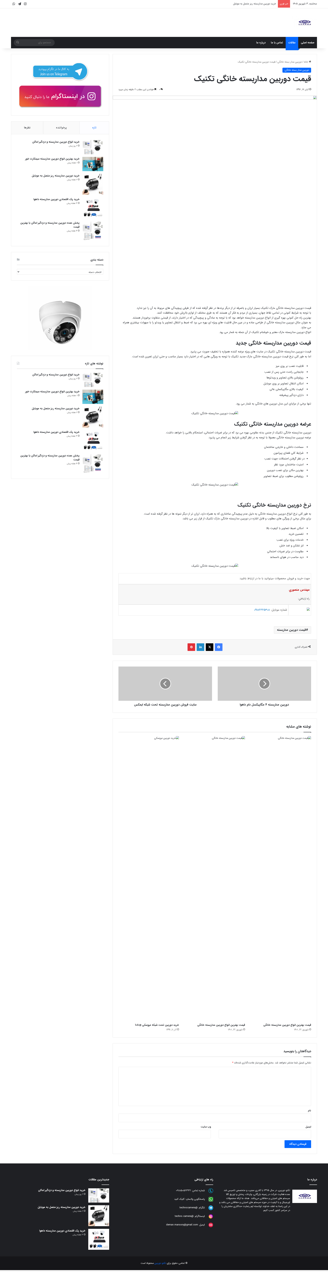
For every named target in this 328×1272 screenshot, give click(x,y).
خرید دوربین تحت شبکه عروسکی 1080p (157, 1025)
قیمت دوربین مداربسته (291, 630)
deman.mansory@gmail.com (182, 1225)
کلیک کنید (179, 1199)
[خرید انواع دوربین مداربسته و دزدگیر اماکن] (92, 147)
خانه (306, 62)
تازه (94, 127)
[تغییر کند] (304, 22)
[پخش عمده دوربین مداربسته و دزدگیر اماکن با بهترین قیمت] (92, 230)
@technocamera (189, 1208)
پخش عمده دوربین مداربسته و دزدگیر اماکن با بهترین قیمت (50, 225)
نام (309, 1111)
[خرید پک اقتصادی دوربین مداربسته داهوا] (92, 207)
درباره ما (261, 43)
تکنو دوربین (160, 1263)
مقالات (292, 43)
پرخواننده (61, 127)
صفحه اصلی (307, 43)
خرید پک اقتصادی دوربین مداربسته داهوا (255, 4)
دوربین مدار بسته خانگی (289, 62)
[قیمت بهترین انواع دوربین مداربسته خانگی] (281, 878)
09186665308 (262, 610)
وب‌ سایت (206, 1127)
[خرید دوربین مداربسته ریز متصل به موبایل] (92, 184)
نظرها (27, 127)
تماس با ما (277, 43)
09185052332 (183, 1191)
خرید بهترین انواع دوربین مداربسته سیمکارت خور (52, 159)
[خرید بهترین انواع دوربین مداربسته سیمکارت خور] (92, 164)
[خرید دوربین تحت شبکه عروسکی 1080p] (148, 878)
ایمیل (308, 1127)
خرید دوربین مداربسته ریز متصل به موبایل (56, 176)
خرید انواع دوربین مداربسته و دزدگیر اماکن (56, 142)
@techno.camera (184, 1216)
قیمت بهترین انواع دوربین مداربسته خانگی (287, 1025)
